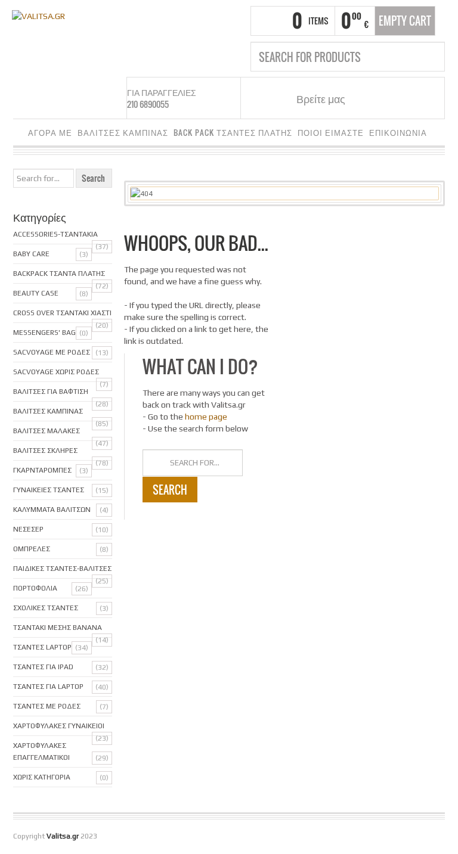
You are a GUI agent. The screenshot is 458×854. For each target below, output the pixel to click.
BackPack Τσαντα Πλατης (59, 273)
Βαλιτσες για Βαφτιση (50, 391)
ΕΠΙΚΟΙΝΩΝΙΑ (398, 132)
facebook (368, 98)
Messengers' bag (44, 332)
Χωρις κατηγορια (41, 777)
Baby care (31, 254)
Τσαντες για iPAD (43, 667)
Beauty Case (35, 293)
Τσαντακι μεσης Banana (57, 627)
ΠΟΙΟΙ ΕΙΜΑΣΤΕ (331, 132)
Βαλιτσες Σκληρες (45, 450)
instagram (383, 98)
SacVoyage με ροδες (51, 352)
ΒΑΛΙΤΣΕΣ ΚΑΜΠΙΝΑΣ (123, 132)
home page (206, 416)
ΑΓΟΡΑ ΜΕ (50, 132)
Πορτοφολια (35, 588)
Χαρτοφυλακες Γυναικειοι (58, 726)
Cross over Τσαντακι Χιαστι (62, 313)
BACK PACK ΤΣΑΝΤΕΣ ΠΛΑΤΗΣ (233, 132)
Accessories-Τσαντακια (55, 234)
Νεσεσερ (28, 529)
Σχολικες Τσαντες (45, 608)
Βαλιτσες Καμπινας (48, 411)
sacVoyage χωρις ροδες (56, 372)
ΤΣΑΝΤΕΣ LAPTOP (42, 647)
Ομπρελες (31, 549)
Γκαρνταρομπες (42, 470)
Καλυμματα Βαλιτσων (52, 509)
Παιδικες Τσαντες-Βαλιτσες (62, 568)
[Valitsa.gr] (38, 15)
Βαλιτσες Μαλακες (46, 431)
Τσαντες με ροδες (47, 706)
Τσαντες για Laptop (48, 686)
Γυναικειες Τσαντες (48, 490)
